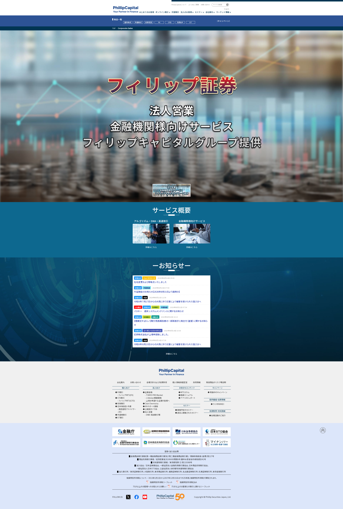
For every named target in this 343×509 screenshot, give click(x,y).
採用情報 (197, 382)
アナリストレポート (187, 397)
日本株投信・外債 (124, 406)
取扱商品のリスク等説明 (216, 382)
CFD (169, 22)
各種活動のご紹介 (218, 415)
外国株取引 (122, 414)
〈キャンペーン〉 (223, 21)
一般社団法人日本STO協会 (147, 468)
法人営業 (148, 412)
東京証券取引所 (136, 471)
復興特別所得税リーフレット (161, 482)
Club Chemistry (151, 403)
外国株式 (138, 22)
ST (190, 22)
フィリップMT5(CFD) (126, 400)
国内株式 (127, 22)
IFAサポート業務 (151, 406)
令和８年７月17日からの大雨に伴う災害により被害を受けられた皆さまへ (167, 301)
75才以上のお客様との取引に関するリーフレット (191, 486)
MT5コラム (184, 392)
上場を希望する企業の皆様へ (158, 400)
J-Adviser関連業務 (154, 397)
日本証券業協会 (152, 465)
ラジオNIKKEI (218, 404)
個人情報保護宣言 (179, 382)
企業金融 (148, 392)
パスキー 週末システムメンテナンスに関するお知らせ (159, 311)
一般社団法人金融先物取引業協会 (174, 465)
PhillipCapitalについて (179, 4)
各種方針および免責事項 (157, 382)
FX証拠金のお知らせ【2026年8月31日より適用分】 (157, 291)
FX (159, 22)
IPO (120, 412)
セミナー (198, 12)
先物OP (180, 22)
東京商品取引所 (161, 471)
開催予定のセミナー (185, 410)
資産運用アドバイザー (127, 409)
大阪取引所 (149, 471)
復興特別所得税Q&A (188, 482)
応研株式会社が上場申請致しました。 (151, 334)
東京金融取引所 (219, 471)
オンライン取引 (162, 12)
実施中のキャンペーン (218, 392)
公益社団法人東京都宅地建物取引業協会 (177, 468)
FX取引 (120, 392)
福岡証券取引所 (175, 471)
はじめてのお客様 (146, 12)
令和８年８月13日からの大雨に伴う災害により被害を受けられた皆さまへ (167, 344)
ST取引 (120, 417)
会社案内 (209, 12)
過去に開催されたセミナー (187, 412)
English (226, 9)
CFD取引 (121, 397)
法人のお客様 (186, 12)
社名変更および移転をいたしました (150, 282)
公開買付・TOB (151, 409)
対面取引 (175, 12)
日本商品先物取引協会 (198, 465)
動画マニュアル (186, 395)
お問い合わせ (205, 4)
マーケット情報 (222, 12)
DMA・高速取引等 (153, 414)
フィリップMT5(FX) (125, 395)
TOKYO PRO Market (154, 395)
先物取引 (121, 403)
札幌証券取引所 (205, 471)
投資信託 (148, 22)
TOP (114, 28)
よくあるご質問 (194, 4)
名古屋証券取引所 (190, 471)
